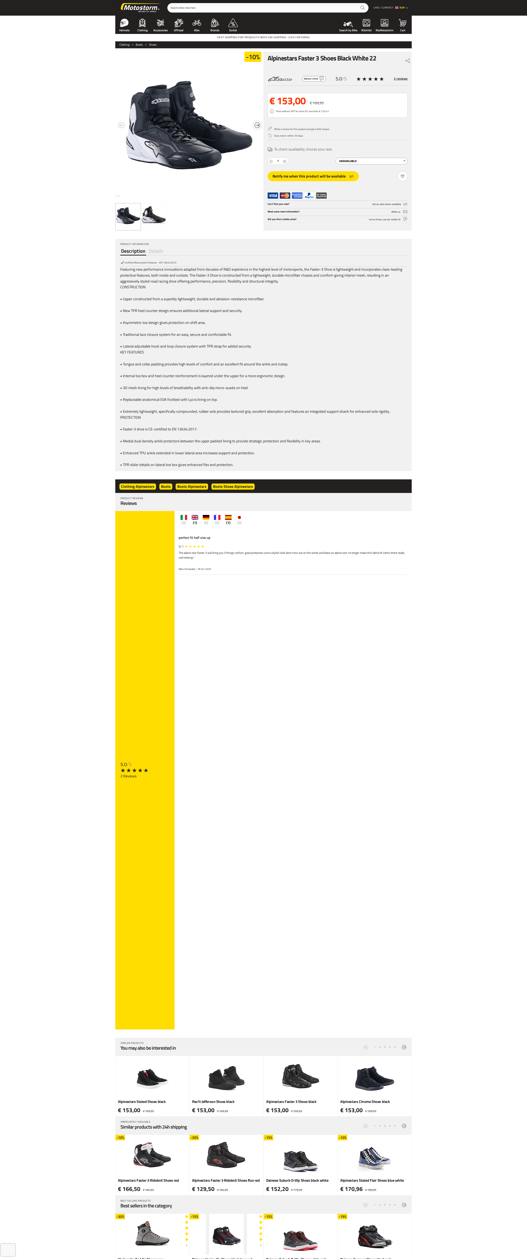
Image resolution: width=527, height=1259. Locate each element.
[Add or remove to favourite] (403, 176)
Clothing (142, 30)
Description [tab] (133, 251)
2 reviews (401, 78)
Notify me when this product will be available (309, 176)
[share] (408, 60)
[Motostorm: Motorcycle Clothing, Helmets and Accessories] (141, 8)
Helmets (124, 30)
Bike (196, 30)
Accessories (160, 30)
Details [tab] (156, 251)
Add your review (311, 78)
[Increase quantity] (284, 161)
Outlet (233, 30)
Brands (214, 30)
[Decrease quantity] (271, 161)
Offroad (178, 30)
